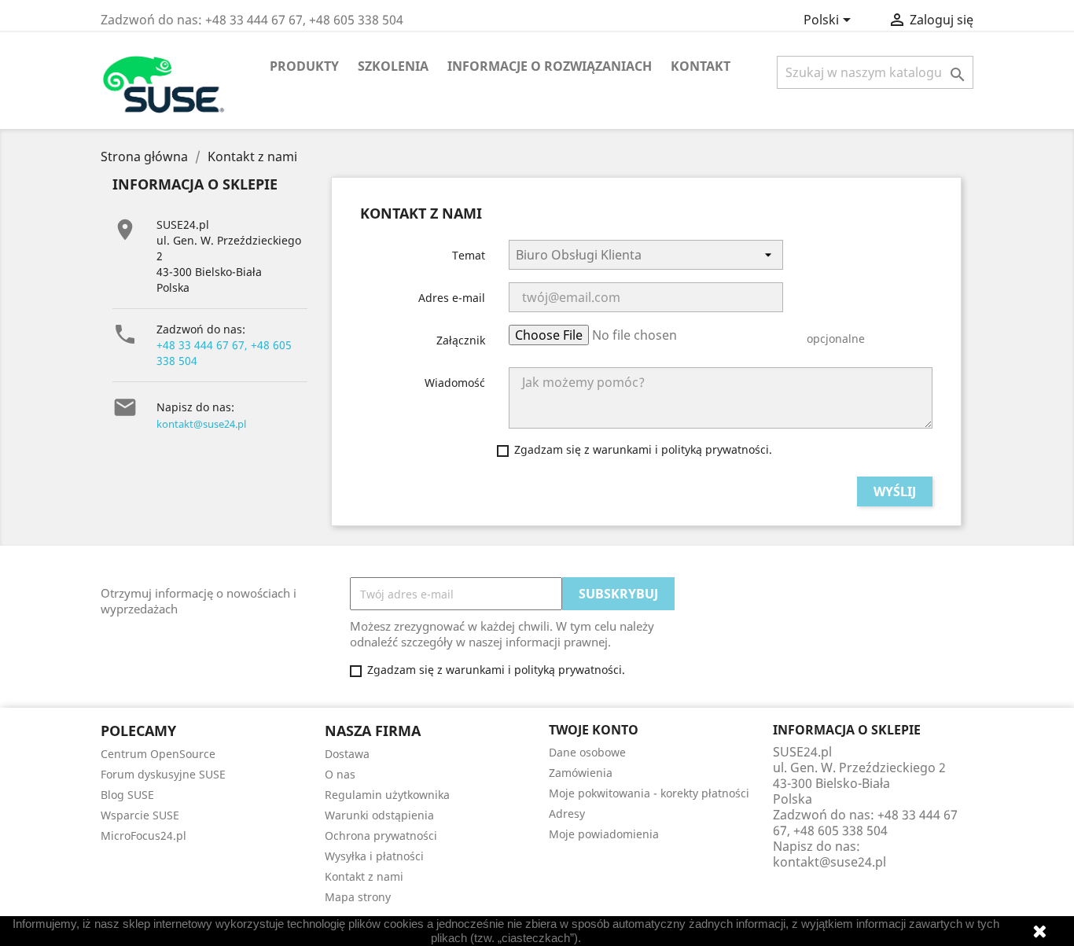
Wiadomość (455, 382)
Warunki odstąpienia (379, 815)
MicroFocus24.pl (143, 835)
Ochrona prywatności (381, 835)
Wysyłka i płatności (374, 855)
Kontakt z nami (364, 876)
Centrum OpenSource (158, 753)
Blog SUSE (127, 794)
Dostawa (347, 753)
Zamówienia (580, 772)
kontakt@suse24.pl (201, 424)
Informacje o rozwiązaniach (549, 66)
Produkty (304, 66)
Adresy (567, 813)
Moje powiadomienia (604, 833)
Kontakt (700, 66)
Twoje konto (593, 729)
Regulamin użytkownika (387, 794)
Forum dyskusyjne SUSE (163, 774)
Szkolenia (393, 66)
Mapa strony (358, 896)
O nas (340, 774)
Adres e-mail (451, 297)
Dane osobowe (587, 752)
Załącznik (460, 340)
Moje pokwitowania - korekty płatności (649, 793)
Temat (468, 255)
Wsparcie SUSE (140, 815)
